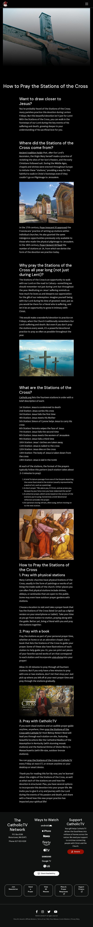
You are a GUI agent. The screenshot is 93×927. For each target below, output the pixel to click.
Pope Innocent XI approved (53, 227)
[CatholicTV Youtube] (55, 912)
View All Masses (46, 889)
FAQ (47, 919)
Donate (77, 852)
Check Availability (48, 873)
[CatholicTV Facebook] (37, 912)
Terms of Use (41, 919)
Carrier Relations (65, 919)
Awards (22, 919)
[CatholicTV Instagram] (43, 912)
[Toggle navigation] (86, 3)
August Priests (81, 888)
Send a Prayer (30, 889)
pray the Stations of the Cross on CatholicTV (49, 760)
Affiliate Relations (31, 919)
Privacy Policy (75, 919)
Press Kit (16, 919)
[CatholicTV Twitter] (49, 912)
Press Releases (54, 919)
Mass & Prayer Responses (63, 889)
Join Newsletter (13, 888)
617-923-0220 (20, 841)
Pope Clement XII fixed (51, 245)
